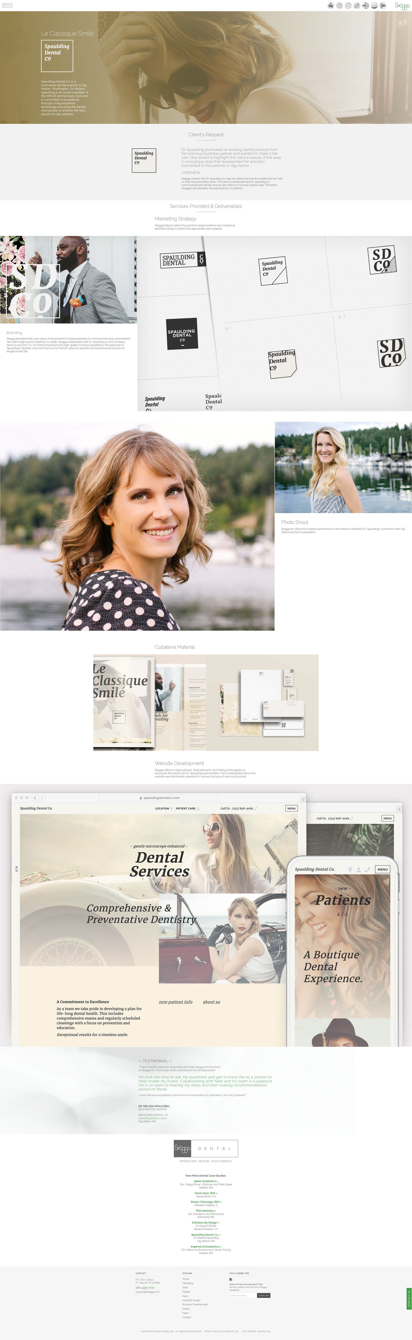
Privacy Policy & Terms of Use (222, 1331)
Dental (186, 1308)
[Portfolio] (331, 5)
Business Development (195, 1304)
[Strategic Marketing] (366, 5)
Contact (187, 1317)
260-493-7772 (145, 1287)
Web (185, 1287)
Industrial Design (192, 1300)
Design (186, 1291)
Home (186, 1279)
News (186, 1313)
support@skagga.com (148, 1291)
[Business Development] (383, 5)
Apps (185, 1296)
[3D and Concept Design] (374, 5)
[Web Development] (340, 5)
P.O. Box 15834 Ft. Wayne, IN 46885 (148, 1281)
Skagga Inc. (264, 1331)
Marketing (188, 1283)
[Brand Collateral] (348, 5)
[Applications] (357, 5)
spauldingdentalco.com (152, 1118)
